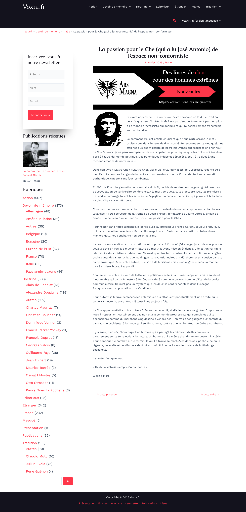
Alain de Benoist (39, 285)
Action (28, 198)
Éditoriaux (31, 398)
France (31, 256)
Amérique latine (39, 219)
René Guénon (37, 471)
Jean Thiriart (36, 360)
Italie (30, 264)
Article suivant (211, 394)
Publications (32, 435)
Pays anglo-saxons (41, 271)
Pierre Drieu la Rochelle (45, 390)
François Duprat (39, 338)
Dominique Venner (41, 322)
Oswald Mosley (38, 375)
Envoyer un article (110, 503)
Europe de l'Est (38, 249)
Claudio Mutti (37, 456)
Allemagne (34, 211)
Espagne (33, 241)
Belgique (33, 234)
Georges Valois (38, 345)
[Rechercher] (68, 481)
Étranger (29, 405)
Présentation (33, 428)
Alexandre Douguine (42, 292)
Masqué (29, 420)
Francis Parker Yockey (43, 330)
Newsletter (132, 503)
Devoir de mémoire (38, 205)
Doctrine (29, 279)
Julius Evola (35, 464)
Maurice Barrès (38, 368)
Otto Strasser (37, 383)
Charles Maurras (39, 307)
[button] (129, 6)
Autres (31, 226)
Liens (163, 503)
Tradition (30, 443)
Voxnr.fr (34, 7)
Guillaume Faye (38, 353)
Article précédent (106, 394)
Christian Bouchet (40, 315)
